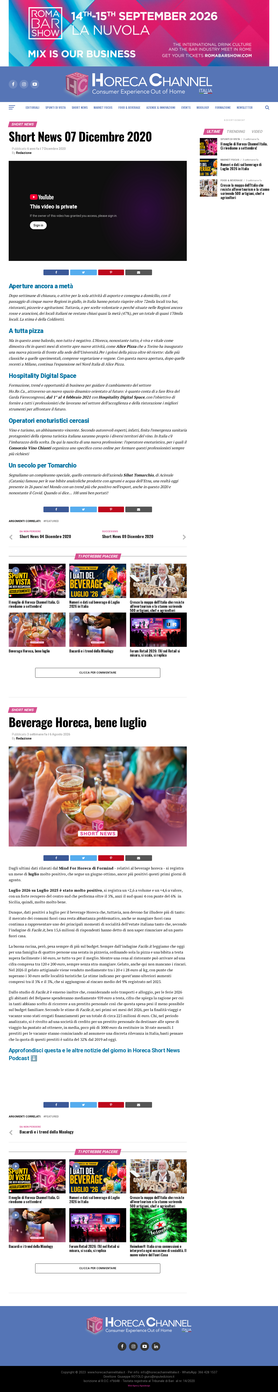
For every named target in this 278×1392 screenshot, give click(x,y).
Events (185, 107)
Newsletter (245, 107)
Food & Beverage (129, 107)
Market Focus (103, 107)
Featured (52, 521)
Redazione (23, 153)
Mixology (203, 107)
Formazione (223, 107)
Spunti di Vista (55, 107)
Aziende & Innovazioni (160, 107)
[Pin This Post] (111, 272)
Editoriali (32, 107)
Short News (80, 107)
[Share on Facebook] (56, 272)
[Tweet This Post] (83, 272)
